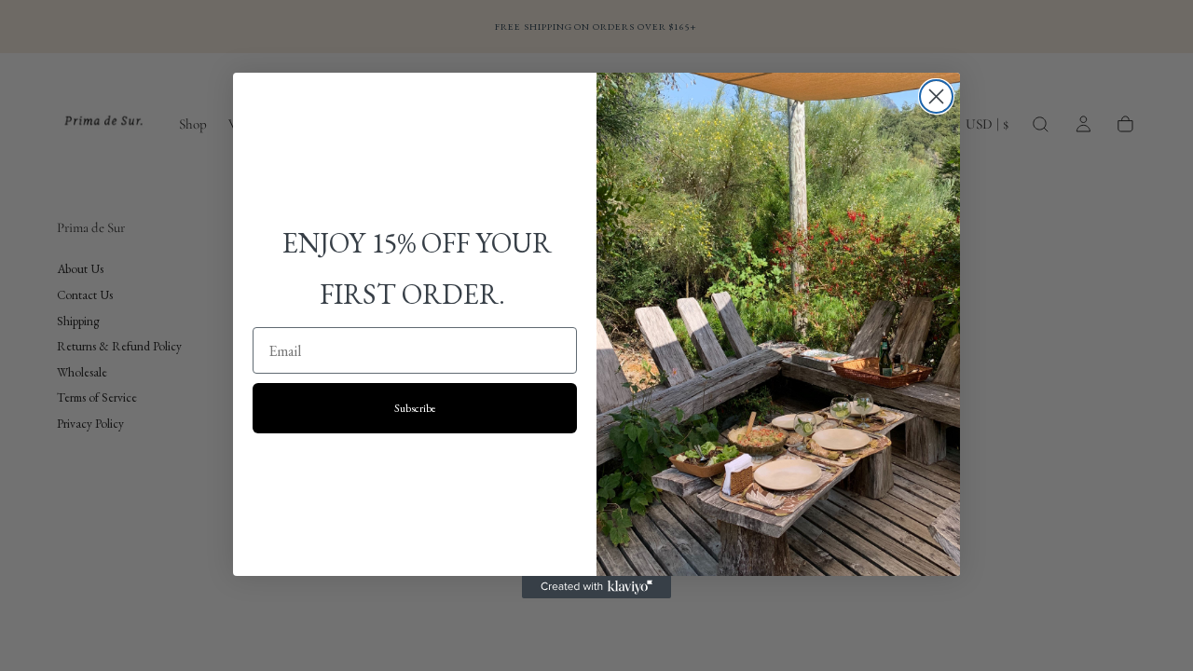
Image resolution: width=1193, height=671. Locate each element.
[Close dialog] (936, 96)
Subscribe (415, 408)
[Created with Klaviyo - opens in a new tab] (596, 587)
